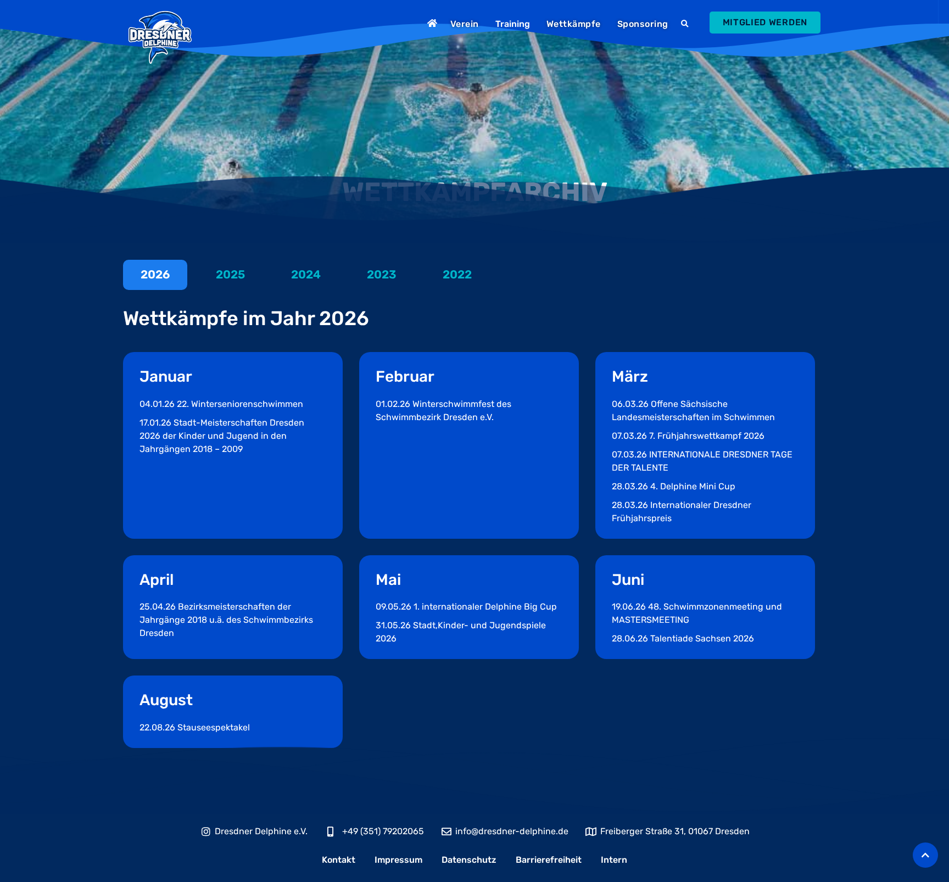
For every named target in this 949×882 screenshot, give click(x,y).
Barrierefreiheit (549, 860)
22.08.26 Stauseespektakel (194, 727)
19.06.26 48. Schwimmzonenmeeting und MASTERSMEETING (697, 613)
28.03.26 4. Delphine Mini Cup (673, 486)
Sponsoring (642, 24)
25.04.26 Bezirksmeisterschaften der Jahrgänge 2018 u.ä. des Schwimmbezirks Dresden (226, 619)
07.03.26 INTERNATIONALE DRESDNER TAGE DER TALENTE (702, 461)
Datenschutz (469, 860)
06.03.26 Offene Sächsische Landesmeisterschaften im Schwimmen (693, 410)
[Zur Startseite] (433, 23)
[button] (686, 24)
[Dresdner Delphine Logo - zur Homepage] (160, 37)
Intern (614, 860)
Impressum (398, 860)
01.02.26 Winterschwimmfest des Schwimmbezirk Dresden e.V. (443, 410)
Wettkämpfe (573, 24)
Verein (464, 24)
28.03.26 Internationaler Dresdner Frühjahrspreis (681, 511)
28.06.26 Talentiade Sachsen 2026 (683, 638)
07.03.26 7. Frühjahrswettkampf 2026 (688, 436)
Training (512, 24)
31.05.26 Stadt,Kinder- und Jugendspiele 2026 (461, 632)
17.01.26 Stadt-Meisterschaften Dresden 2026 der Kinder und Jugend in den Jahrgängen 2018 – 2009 (221, 435)
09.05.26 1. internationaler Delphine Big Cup (466, 606)
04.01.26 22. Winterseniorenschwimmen (221, 404)
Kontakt (338, 860)
